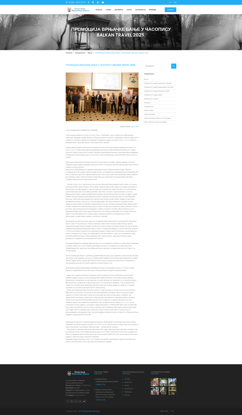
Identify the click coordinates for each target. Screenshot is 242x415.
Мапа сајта (164, 411)
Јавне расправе (149, 114)
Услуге (129, 10)
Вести (90, 53)
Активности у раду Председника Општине (159, 87)
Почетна (99, 10)
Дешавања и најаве (151, 99)
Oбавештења (148, 106)
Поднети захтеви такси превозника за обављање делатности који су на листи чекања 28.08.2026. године (105, 393)
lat (170, 2)
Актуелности (140, 10)
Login (172, 411)
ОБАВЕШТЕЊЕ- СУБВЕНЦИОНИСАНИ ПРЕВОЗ (106, 380)
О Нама (108, 10)
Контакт (170, 9)
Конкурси (147, 103)
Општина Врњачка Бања (91, 411)
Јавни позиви (149, 110)
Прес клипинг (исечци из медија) (155, 122)
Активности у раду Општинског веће (157, 91)
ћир (175, 2)
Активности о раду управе (153, 95)
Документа (119, 10)
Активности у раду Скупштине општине (158, 83)
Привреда (152, 10)
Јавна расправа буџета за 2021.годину (157, 118)
